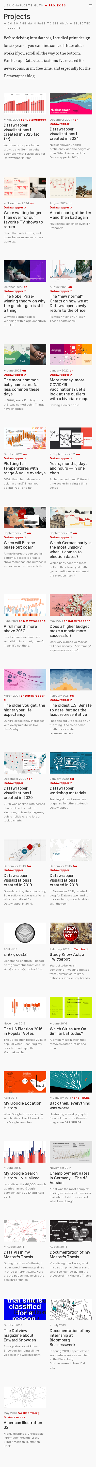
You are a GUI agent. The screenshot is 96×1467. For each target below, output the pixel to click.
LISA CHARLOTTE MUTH (24, 5)
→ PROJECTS (55, 5)
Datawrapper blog (19, 75)
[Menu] (90, 5)
